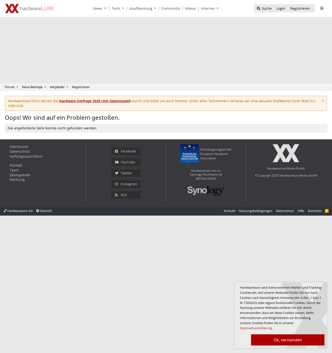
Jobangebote (20, 175)
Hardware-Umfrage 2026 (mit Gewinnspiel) (95, 101)
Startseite (315, 211)
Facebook (128, 151)
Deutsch (45, 211)
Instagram (129, 184)
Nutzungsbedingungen (255, 211)
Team (14, 170)
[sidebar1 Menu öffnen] (321, 8)
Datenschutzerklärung (256, 328)
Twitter (126, 173)
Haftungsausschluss (26, 156)
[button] (106, 8)
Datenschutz (20, 151)
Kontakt (16, 165)
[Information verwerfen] (322, 101)
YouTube (128, 162)
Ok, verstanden (288, 340)
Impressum (19, 146)
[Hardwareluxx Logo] (29, 8)
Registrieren (80, 87)
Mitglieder (57, 87)
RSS (124, 195)
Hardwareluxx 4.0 (20, 211)
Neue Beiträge (32, 87)
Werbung (17, 179)
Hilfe (300, 211)
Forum (10, 87)
